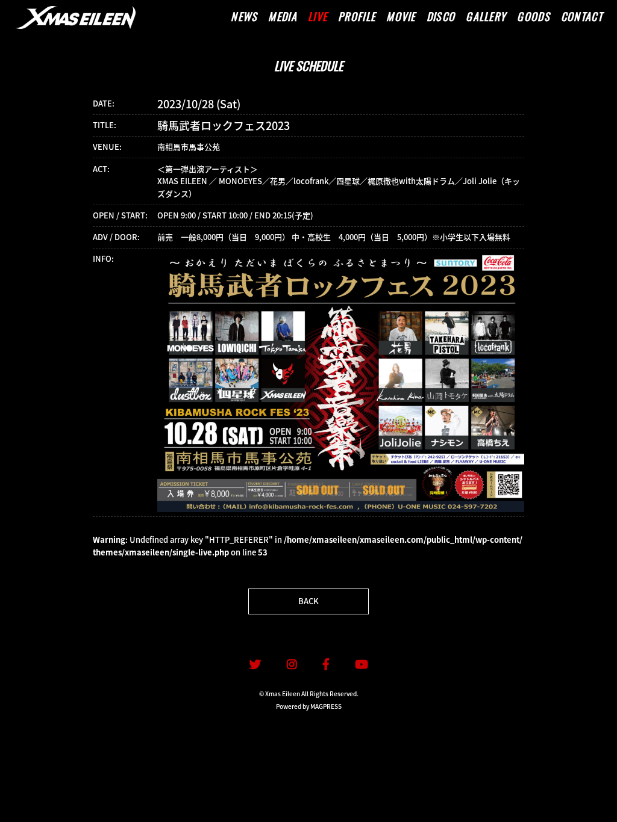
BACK (308, 601)
